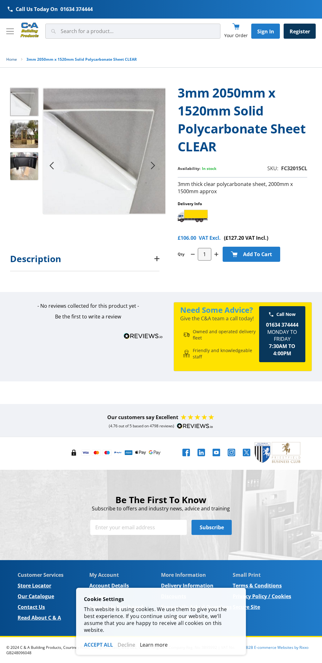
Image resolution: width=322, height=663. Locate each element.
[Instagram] (231, 458)
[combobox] (132, 31)
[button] (51, 165)
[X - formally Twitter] (246, 458)
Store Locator (34, 585)
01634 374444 (76, 9)
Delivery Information (187, 585)
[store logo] (29, 30)
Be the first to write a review (88, 316)
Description (35, 258)
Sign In (265, 31)
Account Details (109, 585)
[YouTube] (216, 458)
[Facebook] (186, 458)
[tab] (84, 258)
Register (300, 31)
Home (11, 59)
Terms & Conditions (257, 585)
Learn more (154, 644)
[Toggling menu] (10, 31)
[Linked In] (201, 458)
